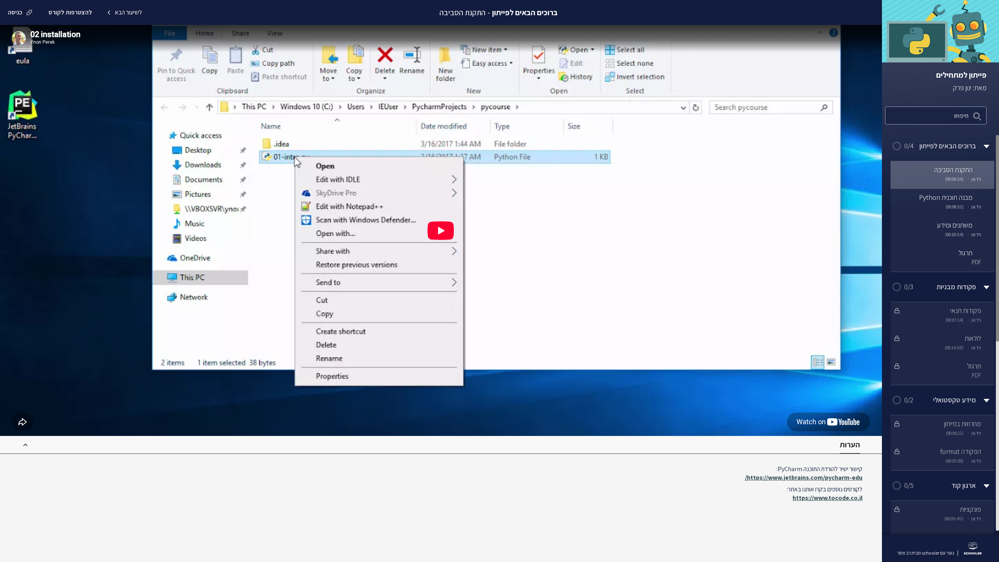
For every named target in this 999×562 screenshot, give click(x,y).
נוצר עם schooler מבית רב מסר (925, 553)
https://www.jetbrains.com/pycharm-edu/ (803, 477)
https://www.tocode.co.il (827, 498)
